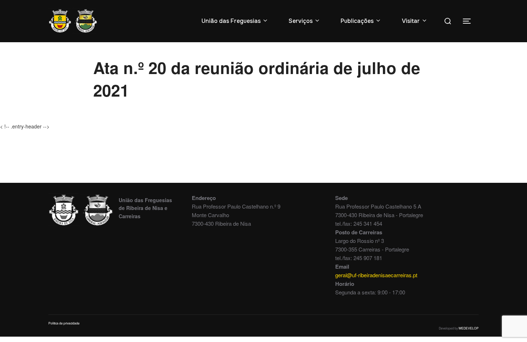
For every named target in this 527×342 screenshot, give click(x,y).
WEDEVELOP (469, 328)
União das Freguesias (231, 21)
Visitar (411, 21)
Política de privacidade (64, 323)
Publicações (357, 21)
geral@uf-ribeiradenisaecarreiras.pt (376, 275)
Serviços (301, 21)
